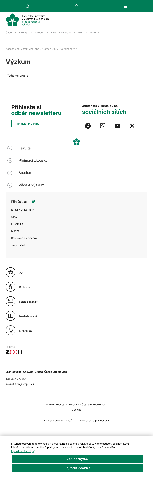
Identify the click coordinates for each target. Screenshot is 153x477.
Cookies (76, 409)
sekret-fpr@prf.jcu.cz (20, 384)
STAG (14, 216)
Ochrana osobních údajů (58, 420)
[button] (27, 6)
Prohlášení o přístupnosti (94, 420)
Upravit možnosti (21, 451)
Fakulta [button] (25, 148)
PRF (77, 48)
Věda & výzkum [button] (31, 185)
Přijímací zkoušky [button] (33, 160)
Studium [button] (25, 173)
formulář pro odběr (28, 123)
